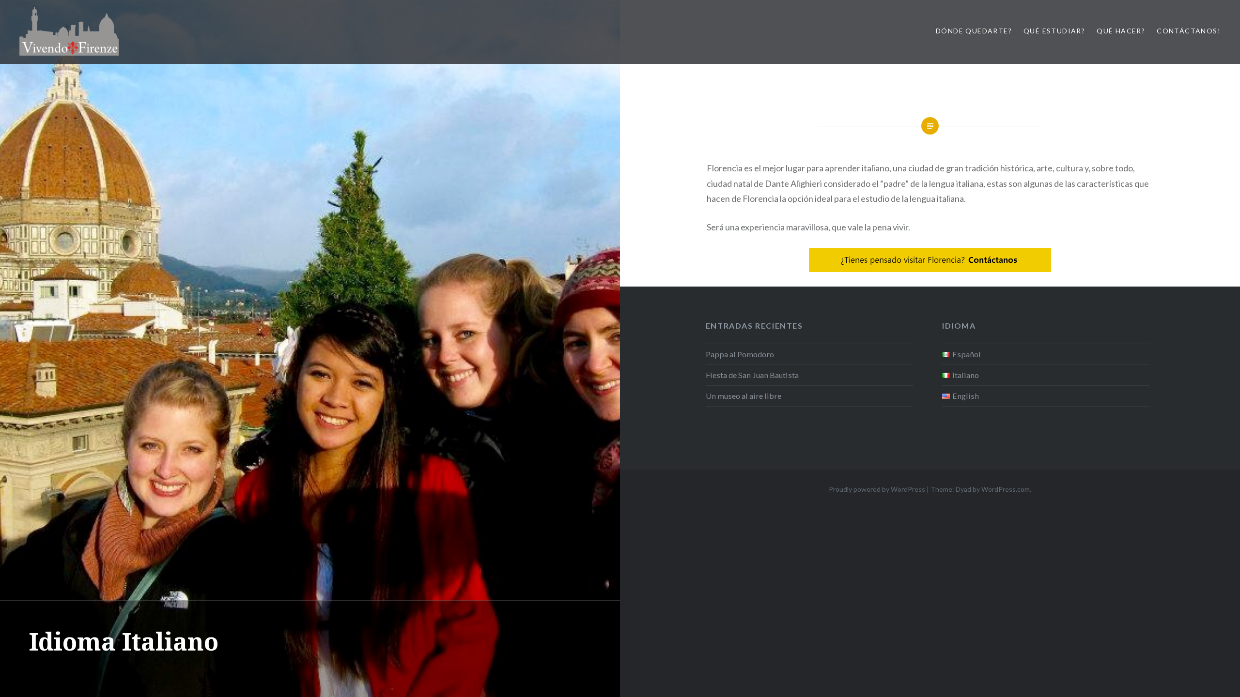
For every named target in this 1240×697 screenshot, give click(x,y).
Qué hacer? (1121, 31)
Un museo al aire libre (743, 395)
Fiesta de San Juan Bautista (752, 374)
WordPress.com (1005, 489)
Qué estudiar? (1054, 31)
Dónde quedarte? (974, 31)
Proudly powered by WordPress (877, 489)
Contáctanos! (1189, 31)
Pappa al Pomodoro (740, 354)
